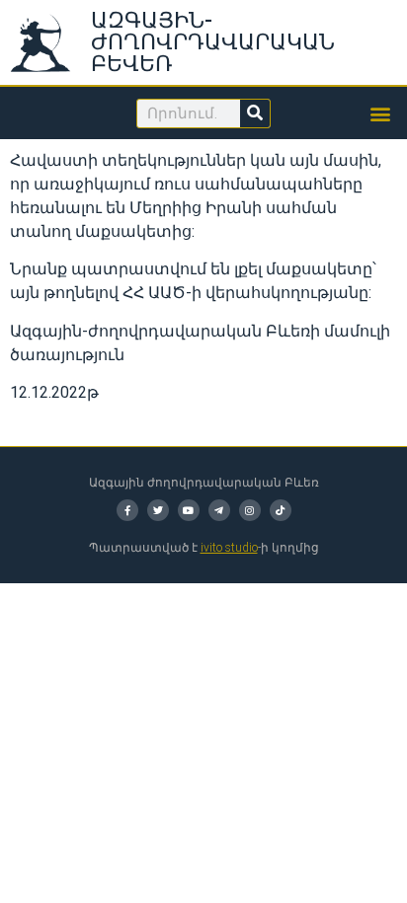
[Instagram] (250, 510)
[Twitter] (158, 510)
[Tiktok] (280, 510)
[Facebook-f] (127, 510)
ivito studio (229, 548)
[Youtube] (189, 510)
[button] (381, 113)
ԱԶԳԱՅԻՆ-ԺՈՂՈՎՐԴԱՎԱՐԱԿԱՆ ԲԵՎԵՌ (213, 42)
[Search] (255, 113)
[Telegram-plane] (219, 510)
